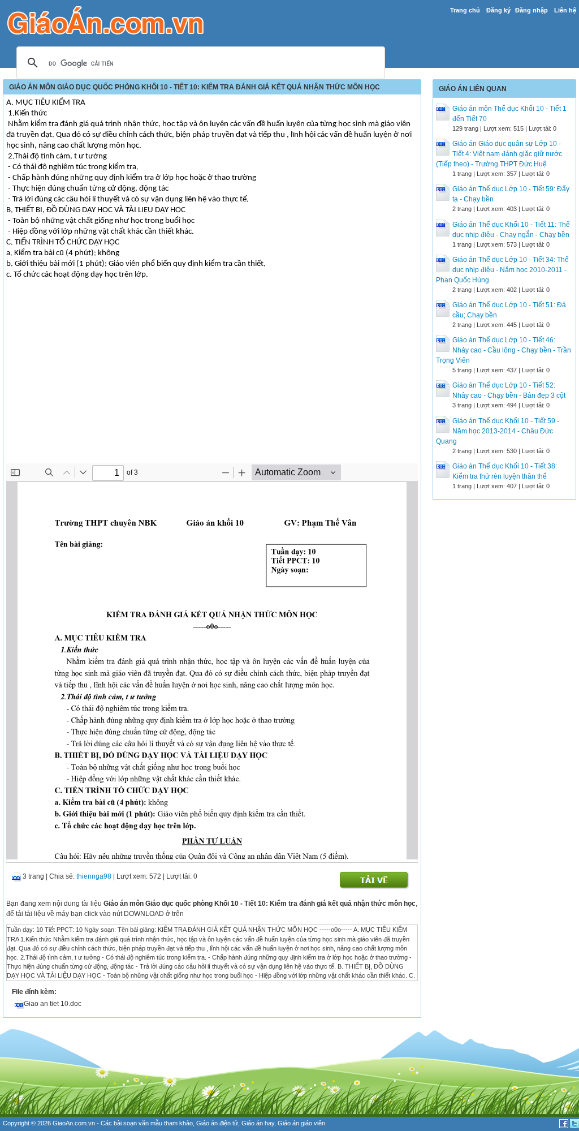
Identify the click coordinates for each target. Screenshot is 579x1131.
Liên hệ (565, 10)
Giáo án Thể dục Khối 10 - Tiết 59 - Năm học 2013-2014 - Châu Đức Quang (497, 431)
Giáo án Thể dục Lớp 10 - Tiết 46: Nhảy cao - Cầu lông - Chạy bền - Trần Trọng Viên (503, 350)
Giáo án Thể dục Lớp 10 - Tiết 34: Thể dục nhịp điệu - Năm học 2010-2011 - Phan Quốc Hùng (502, 270)
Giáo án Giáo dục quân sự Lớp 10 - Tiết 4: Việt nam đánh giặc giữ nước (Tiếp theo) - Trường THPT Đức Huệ (499, 154)
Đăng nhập (531, 10)
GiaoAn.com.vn (74, 1123)
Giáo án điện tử (217, 1123)
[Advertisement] (212, 378)
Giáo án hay (257, 1123)
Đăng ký (498, 10)
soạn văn (136, 1123)
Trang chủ (465, 10)
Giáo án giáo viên (301, 1123)
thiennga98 (93, 876)
